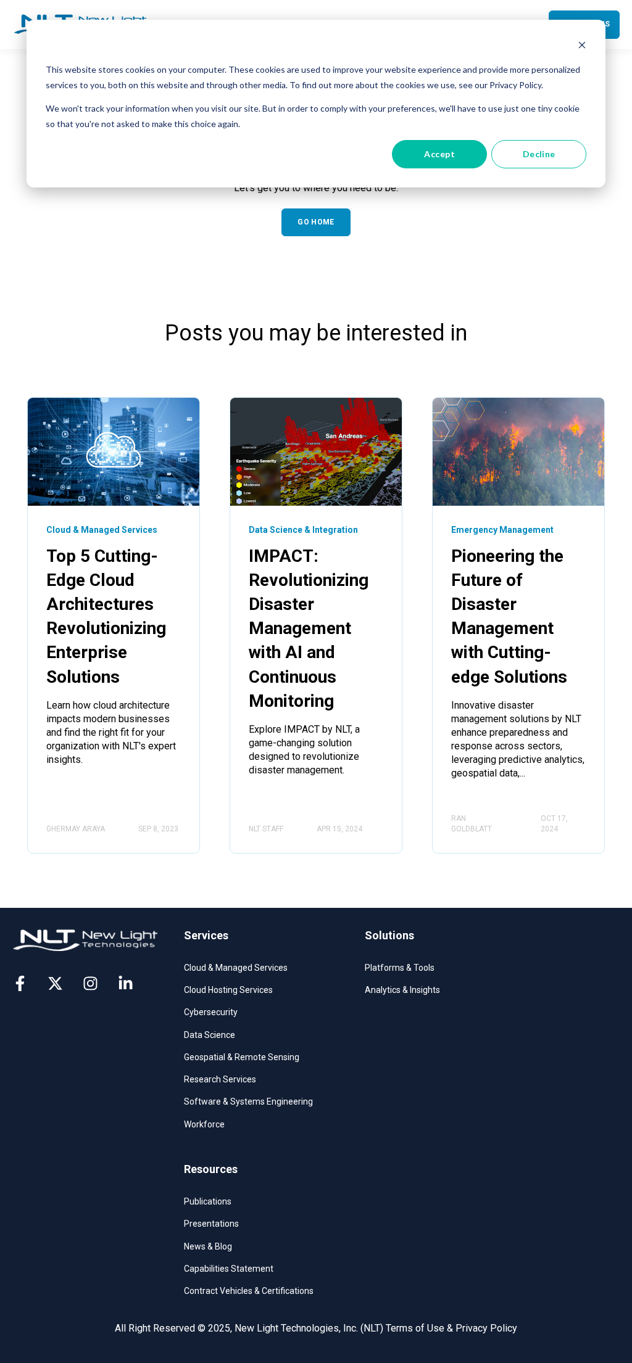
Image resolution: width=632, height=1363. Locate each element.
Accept (439, 154)
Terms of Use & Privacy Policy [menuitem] (451, 1328)
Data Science (209, 1035)
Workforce (204, 1124)
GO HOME (316, 222)
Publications (207, 1201)
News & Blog (208, 1246)
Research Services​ (220, 1079)
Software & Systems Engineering (248, 1101)
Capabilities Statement (228, 1269)
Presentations (211, 1224)
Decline (539, 154)
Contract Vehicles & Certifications (249, 1291)
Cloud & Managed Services (236, 968)
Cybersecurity (211, 1012)
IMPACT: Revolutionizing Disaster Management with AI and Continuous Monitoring (308, 628)
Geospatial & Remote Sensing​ (241, 1057)
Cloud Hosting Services (228, 990)
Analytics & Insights (402, 990)
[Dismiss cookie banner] (582, 46)
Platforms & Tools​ (399, 968)
